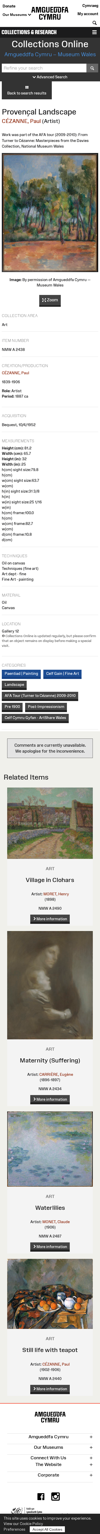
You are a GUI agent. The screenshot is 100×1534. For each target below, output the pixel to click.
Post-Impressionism (46, 706)
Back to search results (26, 93)
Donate (9, 6)
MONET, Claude (56, 1222)
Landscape (14, 684)
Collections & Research (29, 32)
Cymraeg (90, 5)
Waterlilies (50, 1207)
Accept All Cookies (47, 1529)
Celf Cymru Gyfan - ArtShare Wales (35, 717)
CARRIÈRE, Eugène (56, 1074)
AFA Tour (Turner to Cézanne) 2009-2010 (40, 695)
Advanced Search (51, 77)
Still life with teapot (50, 1349)
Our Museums (15, 15)
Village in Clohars (50, 879)
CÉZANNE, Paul (21, 121)
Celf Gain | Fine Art (62, 673)
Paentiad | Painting (21, 673)
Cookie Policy (31, 1523)
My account (87, 14)
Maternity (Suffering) (50, 1060)
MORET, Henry (56, 894)
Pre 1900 (12, 706)
